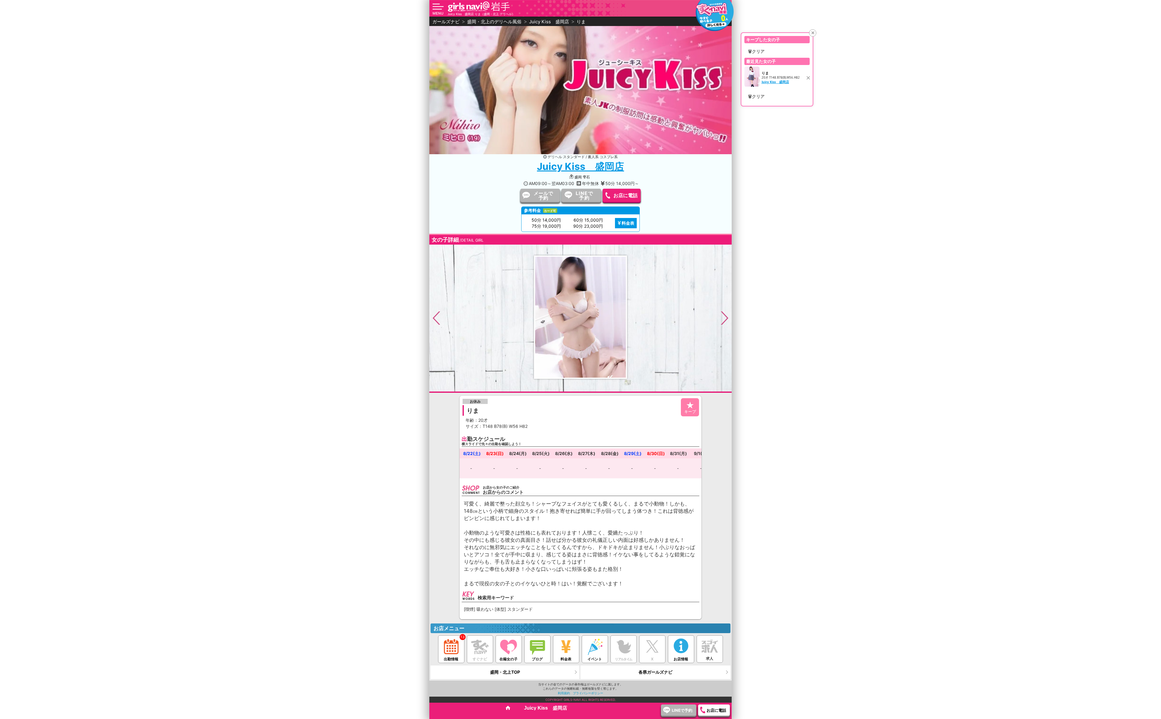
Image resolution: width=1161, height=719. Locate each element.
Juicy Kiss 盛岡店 (580, 166)
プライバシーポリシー (588, 693)
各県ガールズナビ (655, 672)
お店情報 (681, 659)
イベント (594, 659)
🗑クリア (756, 51)
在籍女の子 (508, 659)
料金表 (628, 223)
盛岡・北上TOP (505, 672)
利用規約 (564, 693)
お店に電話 (625, 195)
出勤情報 (451, 659)
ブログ (537, 659)
